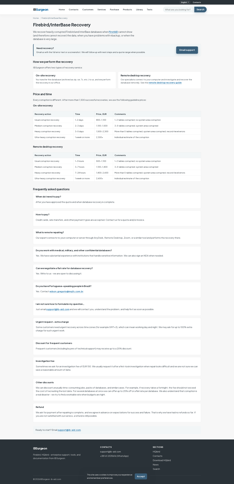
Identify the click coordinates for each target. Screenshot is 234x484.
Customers (87, 9)
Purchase (114, 9)
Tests (149, 9)
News (156, 464)
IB (40, 9)
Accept (141, 476)
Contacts (197, 2)
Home (62, 9)
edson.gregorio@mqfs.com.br (66, 291)
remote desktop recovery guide (165, 82)
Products (127, 9)
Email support (187, 49)
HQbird (156, 451)
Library (139, 9)
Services (102, 9)
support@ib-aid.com (57, 309)
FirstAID (113, 31)
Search (200, 9)
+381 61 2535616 (108, 455)
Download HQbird (162, 460)
